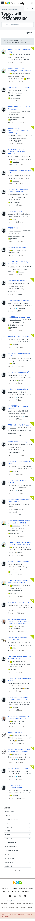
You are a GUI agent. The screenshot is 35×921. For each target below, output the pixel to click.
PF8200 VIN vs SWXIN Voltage (18, 425)
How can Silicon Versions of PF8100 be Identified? (18, 191)
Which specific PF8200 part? (18, 602)
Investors (23, 889)
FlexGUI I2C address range (17, 281)
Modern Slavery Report (7, 903)
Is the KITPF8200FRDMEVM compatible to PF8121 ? (18, 582)
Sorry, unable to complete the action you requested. (17, 915)
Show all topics (20, 42)
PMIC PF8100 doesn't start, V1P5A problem (17, 639)
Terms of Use (15, 900)
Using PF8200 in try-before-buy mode (19, 462)
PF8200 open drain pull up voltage (17, 481)
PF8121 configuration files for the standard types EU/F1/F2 (19, 522)
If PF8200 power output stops (19, 317)
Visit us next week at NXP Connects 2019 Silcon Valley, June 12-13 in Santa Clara (18, 621)
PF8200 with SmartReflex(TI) (18, 372)
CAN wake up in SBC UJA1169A (19, 88)
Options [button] (29, 33)
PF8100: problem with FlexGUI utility (19, 51)
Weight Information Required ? (19, 561)
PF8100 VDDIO (13, 228)
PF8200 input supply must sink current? (19, 354)
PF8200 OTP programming (18, 768)
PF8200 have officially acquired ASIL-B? (19, 679)
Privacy (9, 900)
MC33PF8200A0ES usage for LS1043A (18, 407)
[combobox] (17, 24)
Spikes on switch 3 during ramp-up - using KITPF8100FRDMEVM (20, 543)
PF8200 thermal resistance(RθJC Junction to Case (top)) (18, 131)
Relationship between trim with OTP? (19, 172)
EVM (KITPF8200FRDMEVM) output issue (18, 263)
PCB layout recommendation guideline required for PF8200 (18, 698)
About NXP (5, 889)
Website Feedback (28, 903)
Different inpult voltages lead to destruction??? (19, 500)
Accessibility (18, 903)
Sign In (32, 3)
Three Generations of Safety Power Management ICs (18, 717)
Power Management (9, 9)
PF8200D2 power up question (18, 336)
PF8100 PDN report (15, 733)
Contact (6, 892)
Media (31, 889)
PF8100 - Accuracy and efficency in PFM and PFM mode (19, 70)
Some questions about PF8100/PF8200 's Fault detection (16, 152)
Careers (14, 889)
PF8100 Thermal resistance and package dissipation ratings (19, 750)
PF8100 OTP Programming (17, 442)
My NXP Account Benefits (22, 892)
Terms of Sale (24, 900)
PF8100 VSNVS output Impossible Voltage (16, 786)
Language (29, 9)
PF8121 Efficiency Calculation (18, 300)
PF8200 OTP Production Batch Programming (19, 108)
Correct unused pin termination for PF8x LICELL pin (19, 658)
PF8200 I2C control (15, 211)
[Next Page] (19, 870)
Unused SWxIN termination (17, 247)
